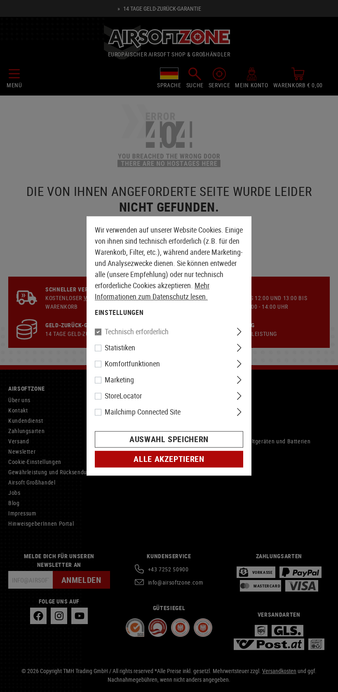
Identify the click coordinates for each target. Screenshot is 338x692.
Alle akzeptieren (169, 459)
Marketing (119, 380)
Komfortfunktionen (132, 364)
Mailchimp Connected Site (143, 412)
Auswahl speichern (169, 439)
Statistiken (120, 348)
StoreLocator (123, 396)
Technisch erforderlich (137, 332)
